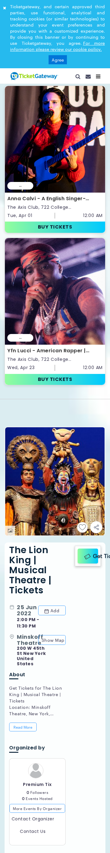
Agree (58, 60)
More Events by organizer (37, 720)
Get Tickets (94, 463)
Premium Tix (37, 697)
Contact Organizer (33, 731)
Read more (24, 637)
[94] (34, 76)
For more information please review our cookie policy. (57, 46)
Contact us (33, 744)
